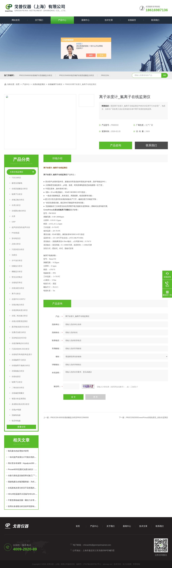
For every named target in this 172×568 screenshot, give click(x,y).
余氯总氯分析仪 (18, 200)
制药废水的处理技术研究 (18, 451)
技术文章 (109, 20)
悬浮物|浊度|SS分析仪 (20, 327)
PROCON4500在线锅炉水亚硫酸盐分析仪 (35, 75)
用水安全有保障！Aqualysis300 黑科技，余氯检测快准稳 (22, 463)
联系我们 (155, 20)
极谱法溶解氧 (17, 183)
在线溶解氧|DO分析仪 (20, 343)
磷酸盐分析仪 (17, 272)
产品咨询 (115, 145)
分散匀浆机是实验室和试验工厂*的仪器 (22, 475)
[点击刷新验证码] (88, 386)
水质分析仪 (16, 205)
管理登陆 (136, 564)
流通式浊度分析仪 (19, 332)
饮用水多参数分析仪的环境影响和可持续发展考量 (22, 506)
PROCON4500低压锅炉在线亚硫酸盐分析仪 (76, 75)
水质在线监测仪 (39, 84)
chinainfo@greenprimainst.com (97, 545)
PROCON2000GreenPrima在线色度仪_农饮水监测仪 (147, 417)
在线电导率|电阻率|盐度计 (22, 354)
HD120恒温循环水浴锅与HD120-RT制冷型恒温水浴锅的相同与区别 (22, 494)
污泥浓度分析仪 (18, 249)
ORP (13, 222)
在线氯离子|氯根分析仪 (21, 365)
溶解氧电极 (16, 415)
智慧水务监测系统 (19, 399)
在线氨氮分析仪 (18, 371)
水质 (13, 216)
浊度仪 (14, 255)
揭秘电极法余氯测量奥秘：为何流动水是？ (22, 482)
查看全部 (21, 427)
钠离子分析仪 (17, 382)
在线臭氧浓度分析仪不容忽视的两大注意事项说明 (22, 488)
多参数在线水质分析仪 (20, 404)
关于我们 (39, 20)
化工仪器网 (127, 564)
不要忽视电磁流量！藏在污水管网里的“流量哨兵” (22, 500)
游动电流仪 (16, 238)
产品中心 (62, 20)
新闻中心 (85, 20)
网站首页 (16, 20)
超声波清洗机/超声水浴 (21, 227)
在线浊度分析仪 (18, 288)
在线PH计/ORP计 (18, 299)
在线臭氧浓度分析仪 (20, 310)
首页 (18, 84)
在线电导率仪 (17, 283)
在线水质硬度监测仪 (20, 321)
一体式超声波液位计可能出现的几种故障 (22, 457)
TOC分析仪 (16, 178)
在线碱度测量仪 (18, 393)
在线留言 (132, 20)
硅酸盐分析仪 (17, 266)
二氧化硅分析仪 (18, 388)
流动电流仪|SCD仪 (19, 338)
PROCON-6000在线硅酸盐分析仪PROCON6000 (69, 417)
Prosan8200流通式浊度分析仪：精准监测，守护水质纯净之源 (22, 469)
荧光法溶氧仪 (17, 277)
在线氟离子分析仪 (55, 84)
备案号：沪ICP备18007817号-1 (88, 564)
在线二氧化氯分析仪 (20, 316)
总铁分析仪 (16, 244)
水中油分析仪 (17, 260)
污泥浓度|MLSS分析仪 (20, 349)
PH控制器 (15, 233)
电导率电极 (16, 421)
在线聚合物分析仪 (19, 211)
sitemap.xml (107, 564)
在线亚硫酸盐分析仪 (20, 189)
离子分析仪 (16, 294)
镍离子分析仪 (17, 194)
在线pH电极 (16, 410)
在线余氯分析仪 (18, 305)
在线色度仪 (16, 376)
